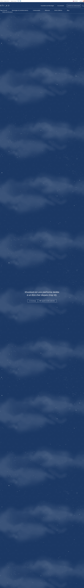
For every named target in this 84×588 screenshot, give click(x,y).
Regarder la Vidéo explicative (48, 301)
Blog (68, 10)
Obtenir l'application (4, 1)
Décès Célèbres (58, 10)
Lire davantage (32, 301)
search (83, 5)
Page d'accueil (3, 10)
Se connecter (60, 5)
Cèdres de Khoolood (7, 12)
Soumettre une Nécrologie (47, 5)
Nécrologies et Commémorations (20, 10)
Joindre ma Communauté (74, 5)
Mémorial (47, 10)
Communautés (36, 10)
